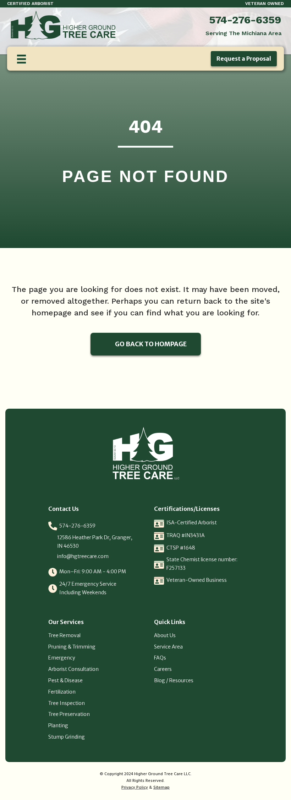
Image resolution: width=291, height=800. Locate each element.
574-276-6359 (245, 19)
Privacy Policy (134, 787)
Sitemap (161, 787)
